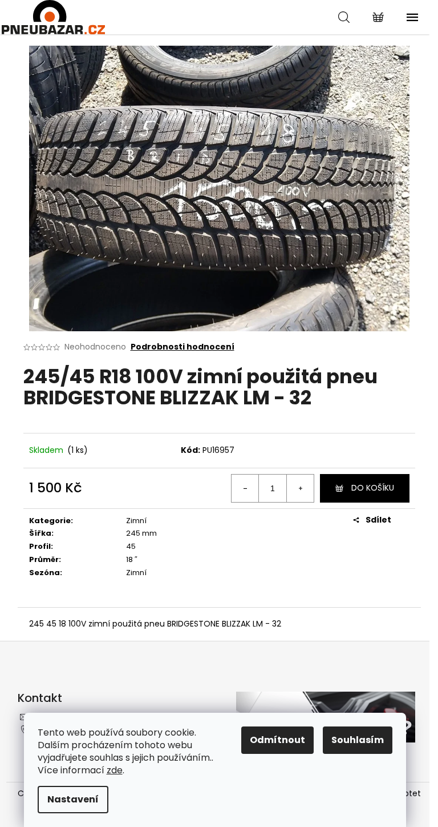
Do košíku (372, 487)
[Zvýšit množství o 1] (300, 488)
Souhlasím (357, 739)
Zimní (136, 520)
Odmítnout (277, 739)
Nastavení (73, 799)
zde (115, 770)
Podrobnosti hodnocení (182, 347)
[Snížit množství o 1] (245, 488)
